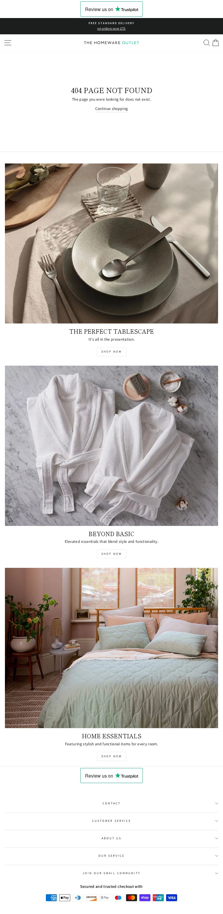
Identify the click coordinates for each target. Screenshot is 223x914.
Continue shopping (111, 108)
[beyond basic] (111, 446)
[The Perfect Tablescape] (111, 243)
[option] (111, 26)
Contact (111, 803)
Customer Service (111, 821)
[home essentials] (111, 648)
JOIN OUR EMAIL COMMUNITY (111, 873)
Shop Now (111, 351)
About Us (111, 838)
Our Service (111, 856)
